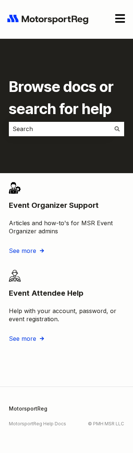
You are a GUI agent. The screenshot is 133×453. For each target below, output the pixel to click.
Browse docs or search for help (61, 98)
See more (22, 250)
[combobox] (59, 129)
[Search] (117, 129)
